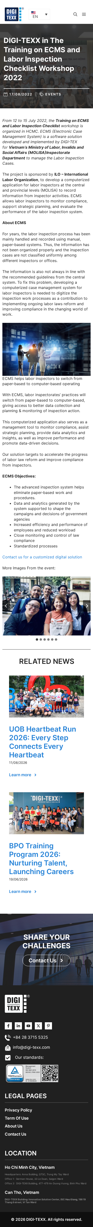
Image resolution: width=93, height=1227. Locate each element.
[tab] (37, 639)
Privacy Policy (18, 1110)
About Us (13, 1126)
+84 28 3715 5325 (30, 1037)
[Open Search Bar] (75, 14)
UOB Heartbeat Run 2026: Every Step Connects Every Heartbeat (42, 742)
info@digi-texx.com (31, 1047)
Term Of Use (17, 1118)
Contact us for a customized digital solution (42, 557)
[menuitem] (39, 14)
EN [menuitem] (35, 16)
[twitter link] (18, 1025)
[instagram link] (8, 1025)
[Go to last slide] (6, 606)
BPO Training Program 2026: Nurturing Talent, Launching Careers (41, 858)
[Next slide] (87, 606)
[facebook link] (48, 1025)
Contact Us (15, 1134)
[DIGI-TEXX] (14, 13)
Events (53, 94)
